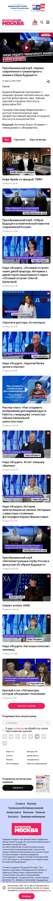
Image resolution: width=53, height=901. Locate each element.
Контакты (13, 816)
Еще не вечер (38, 139)
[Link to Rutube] (43, 736)
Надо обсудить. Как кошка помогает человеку (26, 628)
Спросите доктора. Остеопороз (26, 304)
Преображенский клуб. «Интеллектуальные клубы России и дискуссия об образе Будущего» (26, 540)
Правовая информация (33, 816)
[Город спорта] (35, 22)
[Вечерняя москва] (26, 829)
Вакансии (28, 812)
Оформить (18, 787)
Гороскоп (19, 139)
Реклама (31, 803)
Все (7, 139)
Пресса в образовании (37, 764)
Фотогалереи (12, 764)
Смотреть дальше (26, 706)
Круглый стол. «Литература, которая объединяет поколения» (26, 672)
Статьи (9, 756)
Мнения (9, 760)
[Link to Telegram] (30, 736)
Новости (10, 751)
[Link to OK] (17, 736)
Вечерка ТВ (32, 751)
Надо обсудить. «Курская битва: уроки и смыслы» (26, 345)
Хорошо (26, 896)
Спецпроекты (33, 760)
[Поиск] (42, 22)
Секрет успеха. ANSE (26, 587)
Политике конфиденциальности (34, 890)
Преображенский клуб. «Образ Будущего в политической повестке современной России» (26, 202)
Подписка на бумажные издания (25, 807)
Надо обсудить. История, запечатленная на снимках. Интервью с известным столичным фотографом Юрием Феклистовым (26, 488)
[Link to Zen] (24, 736)
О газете (20, 803)
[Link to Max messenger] (4, 736)
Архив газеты (33, 756)
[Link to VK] (11, 736)
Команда (40, 812)
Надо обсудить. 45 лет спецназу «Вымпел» (26, 444)
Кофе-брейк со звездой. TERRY (26, 161)
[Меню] (48, 22)
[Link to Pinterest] (4, 743)
